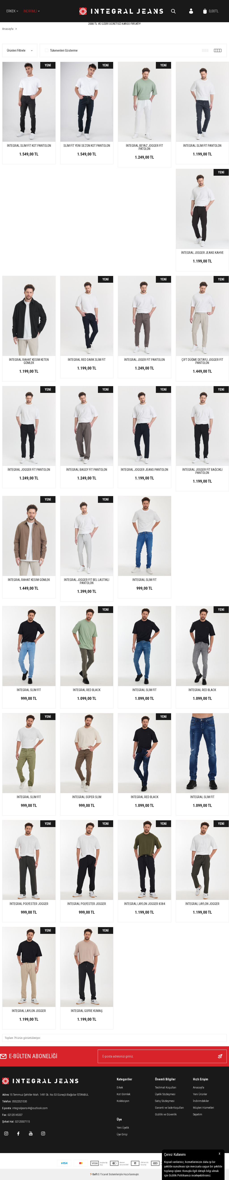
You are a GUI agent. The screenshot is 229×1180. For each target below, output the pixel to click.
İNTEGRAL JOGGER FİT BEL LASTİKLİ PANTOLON (86, 581)
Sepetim (197, 1114)
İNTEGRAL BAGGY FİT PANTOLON (86, 469)
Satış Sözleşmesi (164, 1101)
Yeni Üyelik (123, 1127)
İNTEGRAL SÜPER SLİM (86, 797)
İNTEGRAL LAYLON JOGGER (202, 903)
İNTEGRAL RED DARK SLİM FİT (87, 359)
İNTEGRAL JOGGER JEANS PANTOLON (144, 469)
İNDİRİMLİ (30, 11)
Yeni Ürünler (200, 1094)
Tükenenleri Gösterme (64, 50)
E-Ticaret (103, 1174)
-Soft (94, 1174)
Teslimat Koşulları (165, 1087)
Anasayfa (198, 1087)
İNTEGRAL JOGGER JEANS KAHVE (202, 252)
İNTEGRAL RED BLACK (86, 690)
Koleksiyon (123, 1101)
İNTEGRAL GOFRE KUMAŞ (86, 1010)
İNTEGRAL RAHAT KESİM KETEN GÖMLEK (29, 361)
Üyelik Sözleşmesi (165, 1094)
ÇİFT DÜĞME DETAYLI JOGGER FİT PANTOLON (202, 361)
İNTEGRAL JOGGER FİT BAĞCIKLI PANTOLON (202, 471)
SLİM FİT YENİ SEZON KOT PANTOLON (87, 145)
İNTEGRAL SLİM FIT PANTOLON (202, 145)
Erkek (10, 11)
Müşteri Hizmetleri (203, 1107)
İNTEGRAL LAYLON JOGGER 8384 (144, 903)
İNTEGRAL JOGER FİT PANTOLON (144, 359)
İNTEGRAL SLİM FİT (144, 579)
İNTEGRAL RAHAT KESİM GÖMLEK (29, 579)
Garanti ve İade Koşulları (169, 1107)
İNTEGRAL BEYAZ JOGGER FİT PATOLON (144, 147)
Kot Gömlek (123, 1094)
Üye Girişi (122, 1134)
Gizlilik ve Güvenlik (166, 1114)
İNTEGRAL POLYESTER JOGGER (29, 903)
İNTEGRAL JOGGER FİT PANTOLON (29, 469)
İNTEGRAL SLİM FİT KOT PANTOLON (29, 145)
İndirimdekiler (201, 1101)
